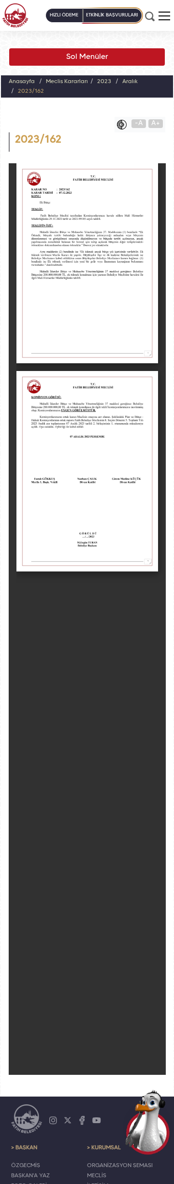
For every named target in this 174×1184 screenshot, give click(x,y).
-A (139, 123)
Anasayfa (22, 81)
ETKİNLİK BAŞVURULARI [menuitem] (112, 15)
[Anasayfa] (15, 15)
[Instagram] (53, 1121)
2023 (104, 81)
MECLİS (96, 1175)
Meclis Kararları (67, 81)
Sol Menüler (87, 57)
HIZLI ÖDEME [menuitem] (64, 15)
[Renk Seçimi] (124, 124)
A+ (155, 123)
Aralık (130, 81)
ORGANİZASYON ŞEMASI (120, 1165)
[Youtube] (96, 1121)
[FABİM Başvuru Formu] (148, 1122)
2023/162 (31, 91)
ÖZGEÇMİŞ (25, 1165)
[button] (164, 16)
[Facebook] (82, 1121)
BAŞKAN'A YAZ (30, 1175)
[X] (67, 1121)
